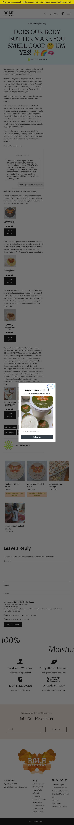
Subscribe (37, 437)
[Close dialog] (51, 386)
